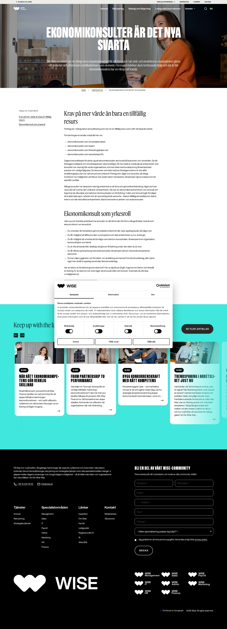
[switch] (98, 331)
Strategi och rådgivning (139, 8)
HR (43, 542)
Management (48, 513)
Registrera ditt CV (86, 532)
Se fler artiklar (197, 329)
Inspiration (184, 2)
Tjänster (19, 507)
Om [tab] (152, 294)
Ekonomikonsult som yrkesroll (32, 124)
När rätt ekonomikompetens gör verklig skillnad (39, 381)
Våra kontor (110, 518)
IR (79, 537)
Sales (44, 518)
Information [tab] (113, 294)
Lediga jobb (84, 528)
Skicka (143, 550)
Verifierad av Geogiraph (173, 610)
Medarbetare (110, 513)
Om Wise (208, 2)
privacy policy (201, 539)
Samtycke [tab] (74, 294)
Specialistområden (165, 2)
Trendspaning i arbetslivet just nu (194, 379)
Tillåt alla (151, 342)
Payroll (44, 528)
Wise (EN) (83, 542)
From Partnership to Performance (88, 379)
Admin (44, 532)
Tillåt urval (113, 342)
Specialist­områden (55, 507)
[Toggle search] (205, 8)
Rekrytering (118, 8)
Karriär (197, 2)
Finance (45, 547)
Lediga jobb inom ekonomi (167, 8)
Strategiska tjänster (22, 523)
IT (42, 523)
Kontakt (189, 8)
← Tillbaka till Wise (24, 2)
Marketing (46, 537)
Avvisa (76, 342)
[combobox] (137, 502)
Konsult (104, 8)
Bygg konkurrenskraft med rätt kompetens (141, 379)
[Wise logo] (22, 8)
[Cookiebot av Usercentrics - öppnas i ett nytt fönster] (158, 286)
